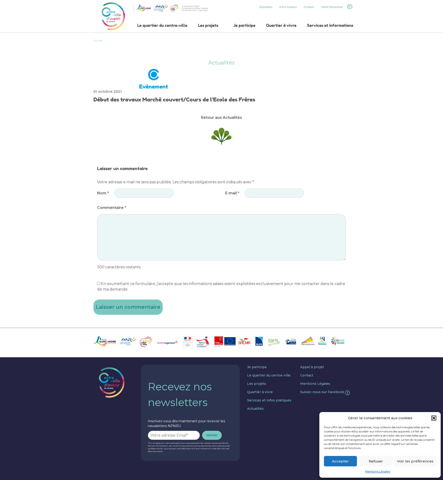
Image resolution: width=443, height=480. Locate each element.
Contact (309, 7)
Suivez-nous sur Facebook (322, 392)
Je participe (244, 25)
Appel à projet (312, 367)
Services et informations (330, 25)
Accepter (340, 461)
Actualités (265, 7)
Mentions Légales (377, 471)
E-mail (232, 193)
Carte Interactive (332, 7)
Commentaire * (111, 207)
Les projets (208, 25)
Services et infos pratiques (269, 400)
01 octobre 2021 (107, 91)
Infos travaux (288, 7)
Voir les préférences (415, 461)
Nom (103, 193)
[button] (433, 418)
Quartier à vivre (281, 25)
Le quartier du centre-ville (162, 25)
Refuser (376, 461)
